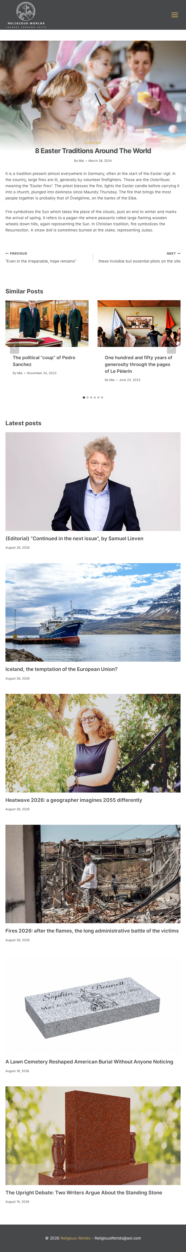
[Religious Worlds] (25, 15)
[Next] (171, 347)
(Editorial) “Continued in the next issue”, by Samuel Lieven (74, 538)
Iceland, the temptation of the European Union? (61, 669)
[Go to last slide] (14, 347)
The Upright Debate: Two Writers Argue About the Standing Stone (83, 1193)
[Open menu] (175, 15)
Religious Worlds (76, 1238)
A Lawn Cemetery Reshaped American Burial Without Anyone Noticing (89, 1062)
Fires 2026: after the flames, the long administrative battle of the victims (92, 931)
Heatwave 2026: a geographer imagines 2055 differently (73, 800)
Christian (93, 143)
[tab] (84, 397)
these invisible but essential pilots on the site (139, 258)
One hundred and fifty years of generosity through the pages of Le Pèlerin (138, 364)
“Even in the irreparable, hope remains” (40, 258)
